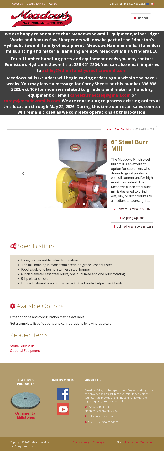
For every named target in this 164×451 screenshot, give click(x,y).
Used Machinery (36, 3)
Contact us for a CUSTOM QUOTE (134, 209)
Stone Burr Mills (22, 346)
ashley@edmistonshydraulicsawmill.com (84, 70)
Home (107, 129)
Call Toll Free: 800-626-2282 (134, 226)
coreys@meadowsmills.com (32, 100)
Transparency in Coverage (88, 442)
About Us (17, 3)
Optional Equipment (25, 350)
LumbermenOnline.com (139, 442)
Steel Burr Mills (123, 129)
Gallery (53, 3)
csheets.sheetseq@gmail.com (100, 95)
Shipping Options (132, 218)
